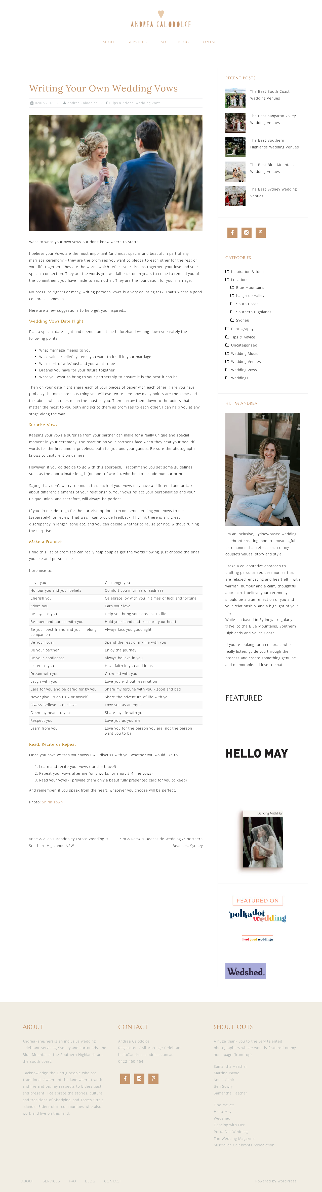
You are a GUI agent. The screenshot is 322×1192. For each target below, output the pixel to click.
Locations (240, 279)
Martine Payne (226, 1073)
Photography (242, 328)
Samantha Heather (230, 1066)
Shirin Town (52, 802)
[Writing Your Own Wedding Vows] (116, 172)
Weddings (240, 377)
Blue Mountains (250, 287)
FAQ (162, 42)
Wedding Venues (246, 361)
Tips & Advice (122, 103)
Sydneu (242, 320)
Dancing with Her (229, 1124)
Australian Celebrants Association (244, 1145)
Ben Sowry (223, 1086)
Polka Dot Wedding (231, 1131)
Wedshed (222, 1118)
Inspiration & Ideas (248, 271)
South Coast (247, 303)
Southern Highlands (254, 311)
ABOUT (109, 42)
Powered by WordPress (276, 1181)
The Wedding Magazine (234, 1138)
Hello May (222, 1111)
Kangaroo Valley (250, 295)
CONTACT (209, 42)
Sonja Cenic (224, 1079)
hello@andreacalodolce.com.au (146, 1054)
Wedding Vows (148, 103)
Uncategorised (244, 345)
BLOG (183, 42)
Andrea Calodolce (82, 103)
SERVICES (137, 42)
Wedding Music (244, 353)
